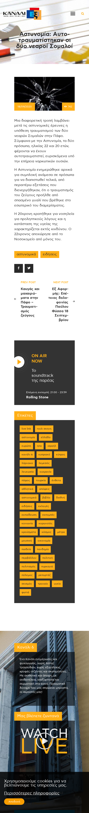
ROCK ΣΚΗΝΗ (44, 428)
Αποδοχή (14, 801)
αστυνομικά (26, 254)
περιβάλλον (29, 558)
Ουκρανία (45, 471)
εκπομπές (48, 515)
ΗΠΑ (39, 446)
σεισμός (27, 583)
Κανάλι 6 (27, 454)
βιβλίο (46, 497)
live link (26, 428)
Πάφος (26, 480)
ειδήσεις (50, 254)
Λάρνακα (27, 463)
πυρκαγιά (47, 566)
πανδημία (43, 549)
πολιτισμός (28, 566)
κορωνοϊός (45, 523)
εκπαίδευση (29, 515)
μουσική (27, 540)
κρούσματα (29, 532)
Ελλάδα (46, 437)
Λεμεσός (44, 463)
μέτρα (61, 532)
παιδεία (26, 549)
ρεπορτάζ (44, 575)
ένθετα (56, 480)
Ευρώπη (26, 446)
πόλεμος (27, 575)
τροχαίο (43, 583)
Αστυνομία (28, 437)
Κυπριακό (44, 454)
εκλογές (43, 506)
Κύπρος (60, 454)
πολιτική (47, 558)
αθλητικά (27, 489)
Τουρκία (41, 480)
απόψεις (44, 489)
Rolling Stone (37, 397)
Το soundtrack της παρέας (43, 376)
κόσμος (46, 532)
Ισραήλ (52, 446)
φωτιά (25, 592)
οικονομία (44, 540)
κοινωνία (27, 523)
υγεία (57, 583)
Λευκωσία (28, 471)
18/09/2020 (24, 106)
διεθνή (60, 497)
